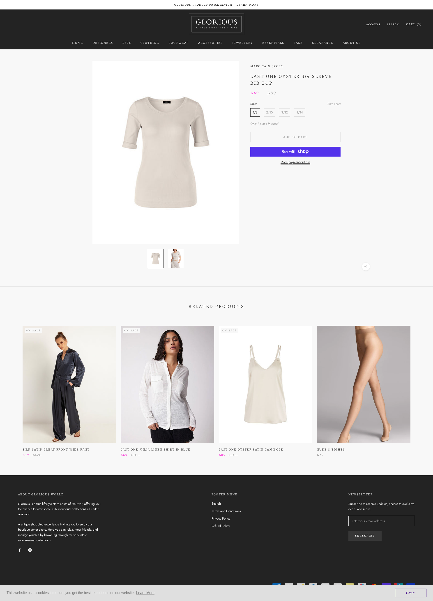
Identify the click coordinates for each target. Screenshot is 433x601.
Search (393, 24)
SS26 (126, 42)
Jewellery (242, 42)
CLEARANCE (322, 42)
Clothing (149, 42)
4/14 (299, 112)
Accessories (210, 42)
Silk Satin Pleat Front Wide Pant (56, 449)
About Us (352, 42)
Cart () (414, 24)
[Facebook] (19, 549)
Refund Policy (221, 526)
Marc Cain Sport (266, 66)
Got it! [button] (411, 593)
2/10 (269, 112)
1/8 (255, 112)
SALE (298, 42)
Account (373, 24)
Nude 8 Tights (331, 449)
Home (77, 42)
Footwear (179, 42)
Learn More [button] (145, 593)
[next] (419, 386)
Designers (103, 42)
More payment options (295, 162)
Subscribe (365, 535)
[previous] (14, 386)
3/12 (284, 112)
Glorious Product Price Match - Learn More (216, 4)
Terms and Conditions (226, 511)
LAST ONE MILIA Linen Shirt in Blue (156, 449)
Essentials (273, 42)
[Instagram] (30, 549)
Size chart (334, 104)
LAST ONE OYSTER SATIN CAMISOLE (251, 449)
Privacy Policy (221, 518)
